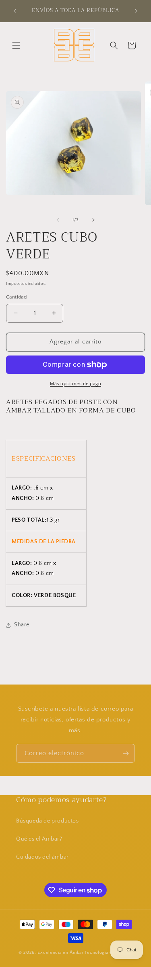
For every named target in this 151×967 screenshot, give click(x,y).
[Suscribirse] (125, 753)
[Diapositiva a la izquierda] (58, 220)
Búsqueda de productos (47, 821)
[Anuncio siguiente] (136, 11)
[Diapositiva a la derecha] (93, 220)
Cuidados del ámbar (42, 857)
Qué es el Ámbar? (39, 839)
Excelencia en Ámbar (60, 952)
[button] (16, 45)
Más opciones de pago (75, 383)
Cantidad (16, 297)
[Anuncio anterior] (15, 11)
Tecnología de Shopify (108, 952)
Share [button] (21, 625)
